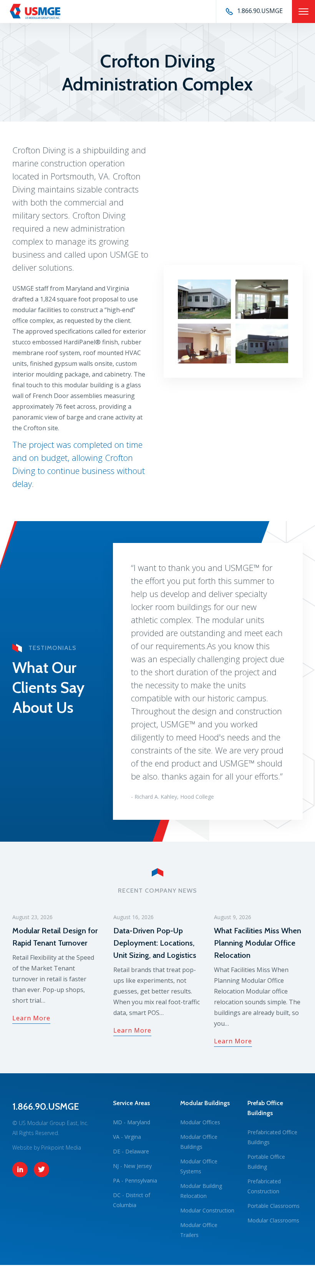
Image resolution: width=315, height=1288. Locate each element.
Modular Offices (200, 1122)
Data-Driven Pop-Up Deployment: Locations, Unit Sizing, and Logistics (154, 943)
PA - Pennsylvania (135, 1180)
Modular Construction (207, 1210)
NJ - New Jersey (132, 1166)
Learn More (31, 1018)
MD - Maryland (131, 1122)
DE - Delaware (131, 1151)
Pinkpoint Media (61, 1147)
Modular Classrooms (273, 1220)
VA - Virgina (127, 1136)
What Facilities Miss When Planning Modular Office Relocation (257, 943)
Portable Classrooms (273, 1205)
